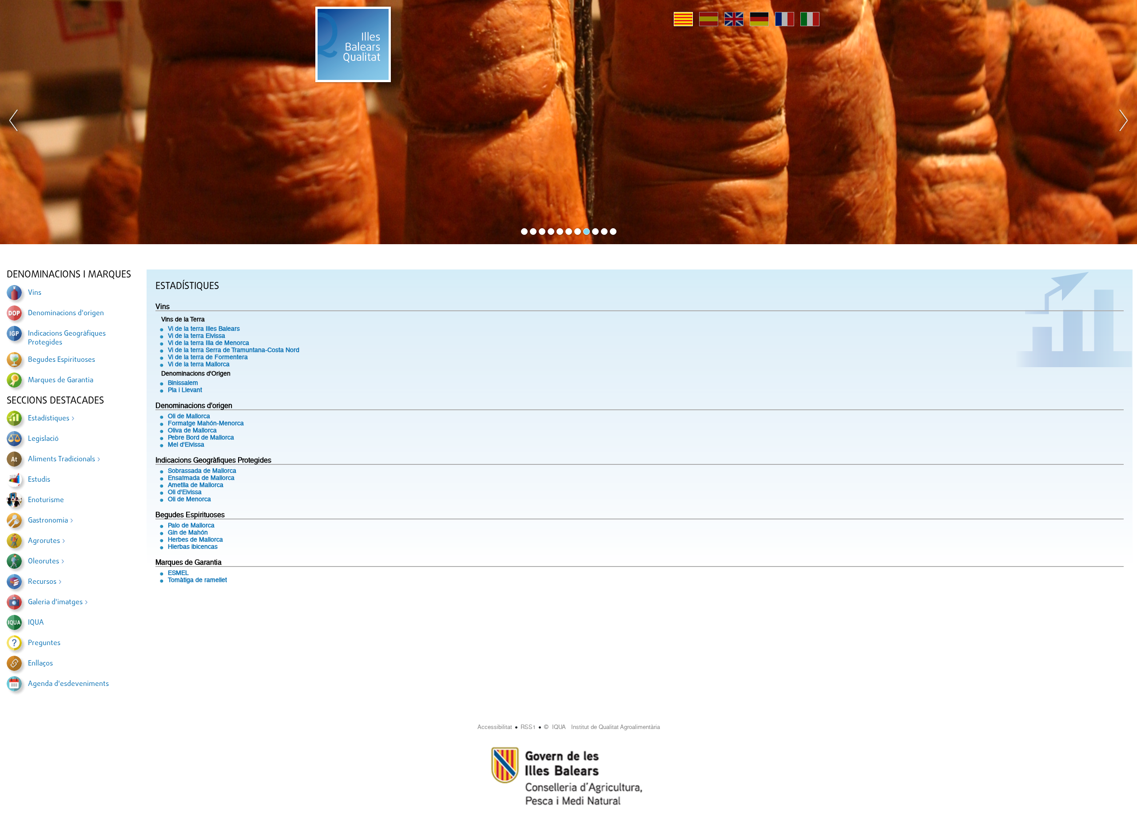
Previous (14, 122)
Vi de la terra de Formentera (208, 357)
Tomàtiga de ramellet (197, 579)
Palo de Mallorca (191, 525)
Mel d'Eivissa (186, 444)
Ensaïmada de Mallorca (201, 477)
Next (1123, 122)
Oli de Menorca (189, 499)
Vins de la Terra (183, 319)
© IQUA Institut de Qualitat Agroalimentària (602, 727)
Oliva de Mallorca (192, 430)
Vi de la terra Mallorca (199, 364)
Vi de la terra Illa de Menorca (208, 342)
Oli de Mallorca (189, 416)
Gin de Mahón (188, 532)
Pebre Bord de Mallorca (201, 437)
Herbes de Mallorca (195, 539)
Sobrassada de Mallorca (202, 470)
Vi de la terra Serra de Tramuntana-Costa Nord (233, 349)
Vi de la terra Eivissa (196, 335)
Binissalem (183, 382)
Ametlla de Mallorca (195, 484)
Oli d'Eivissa (185, 491)
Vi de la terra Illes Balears (204, 328)
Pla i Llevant (185, 389)
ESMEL (178, 572)
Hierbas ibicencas (193, 546)
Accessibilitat (494, 727)
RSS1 (528, 727)
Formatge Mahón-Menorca (206, 423)
